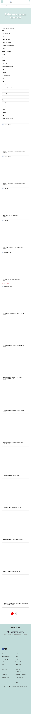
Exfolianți (4, 48)
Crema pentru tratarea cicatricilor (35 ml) (12, 507)
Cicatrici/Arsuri (6, 75)
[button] (2, 1)
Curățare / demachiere (8, 45)
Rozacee (4, 91)
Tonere (3, 60)
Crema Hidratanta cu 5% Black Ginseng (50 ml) (13, 313)
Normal (4, 103)
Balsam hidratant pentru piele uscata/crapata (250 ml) (14, 183)
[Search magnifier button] (28, 5)
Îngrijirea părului (6, 51)
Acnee (3, 69)
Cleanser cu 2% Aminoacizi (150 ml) (11, 215)
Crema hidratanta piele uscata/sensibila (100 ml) (13, 410)
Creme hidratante (6, 42)
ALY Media (24, 686)
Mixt (3, 100)
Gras (3, 97)
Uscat (3, 109)
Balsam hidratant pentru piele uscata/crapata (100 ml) (14, 151)
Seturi (3, 57)
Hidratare (4, 79)
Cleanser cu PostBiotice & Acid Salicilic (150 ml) (13, 247)
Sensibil (4, 106)
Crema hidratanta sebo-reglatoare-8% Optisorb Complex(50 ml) (13, 443)
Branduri (4, 112)
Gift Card (4, 63)
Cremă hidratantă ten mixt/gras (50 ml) (11, 475)
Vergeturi (4, 94)
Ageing (4, 72)
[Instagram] (5, 649)
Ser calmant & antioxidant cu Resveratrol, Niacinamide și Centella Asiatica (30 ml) (15, 604)
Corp (3, 36)
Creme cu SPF (6, 39)
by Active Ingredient (7, 66)
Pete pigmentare (6, 85)
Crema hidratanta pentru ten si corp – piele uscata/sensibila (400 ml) (12, 378)
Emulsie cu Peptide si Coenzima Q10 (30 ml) (12, 539)
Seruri (3, 54)
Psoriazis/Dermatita (7, 88)
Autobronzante (6, 33)
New (3, 115)
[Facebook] (3, 649)
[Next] (18, 613)
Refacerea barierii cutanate (10, 81)
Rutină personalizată (7, 118)
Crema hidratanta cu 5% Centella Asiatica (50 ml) (13, 345)
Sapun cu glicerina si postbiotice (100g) (11, 571)
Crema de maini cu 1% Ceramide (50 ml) (12, 279)
